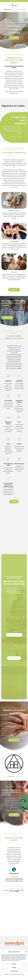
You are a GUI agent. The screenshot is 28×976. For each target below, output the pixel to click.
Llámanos (14, 38)
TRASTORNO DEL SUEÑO (8, 464)
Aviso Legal (22, 974)
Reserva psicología (14, 635)
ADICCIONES (8, 400)
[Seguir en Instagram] (7, 110)
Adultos (14, 272)
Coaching (14, 815)
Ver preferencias (14, 971)
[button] (26, 951)
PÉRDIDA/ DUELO (19, 463)
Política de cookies (7, 974)
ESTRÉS (19, 444)
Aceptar (14, 964)
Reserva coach (14, 658)
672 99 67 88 (14, 289)
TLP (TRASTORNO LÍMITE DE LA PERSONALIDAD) (8, 485)
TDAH (8, 444)
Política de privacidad (15, 974)
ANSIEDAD (8, 381)
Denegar (14, 967)
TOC (19, 422)
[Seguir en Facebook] (3, 110)
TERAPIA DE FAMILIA (8, 423)
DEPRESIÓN (19, 381)
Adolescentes (14, 241)
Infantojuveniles (14, 210)
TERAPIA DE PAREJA (19, 401)
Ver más (14, 501)
